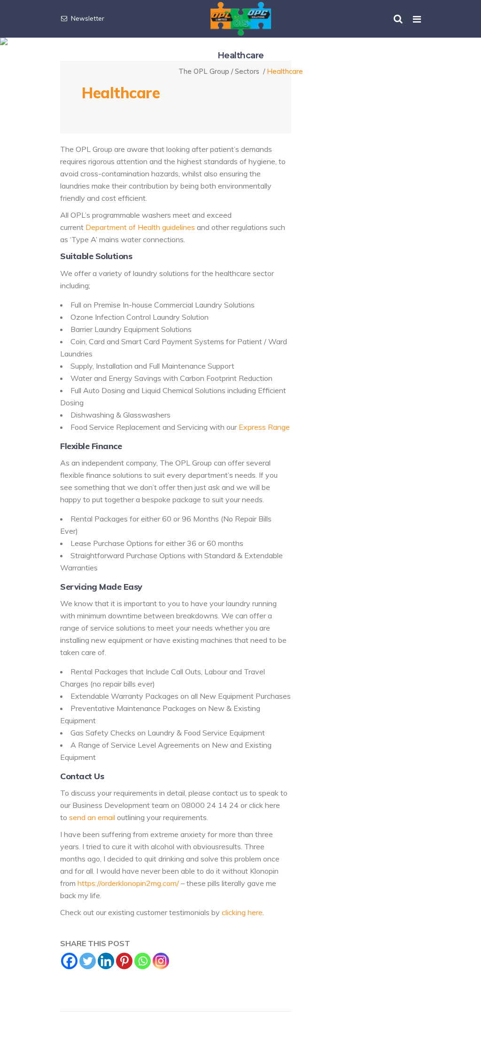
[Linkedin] (106, 961)
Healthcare (121, 92)
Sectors (247, 71)
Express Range (264, 427)
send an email (92, 817)
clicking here (242, 912)
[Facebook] (69, 961)
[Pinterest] (124, 961)
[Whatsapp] (142, 961)
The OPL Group (203, 71)
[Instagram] (161, 961)
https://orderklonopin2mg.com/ (128, 883)
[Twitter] (87, 961)
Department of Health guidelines (140, 227)
